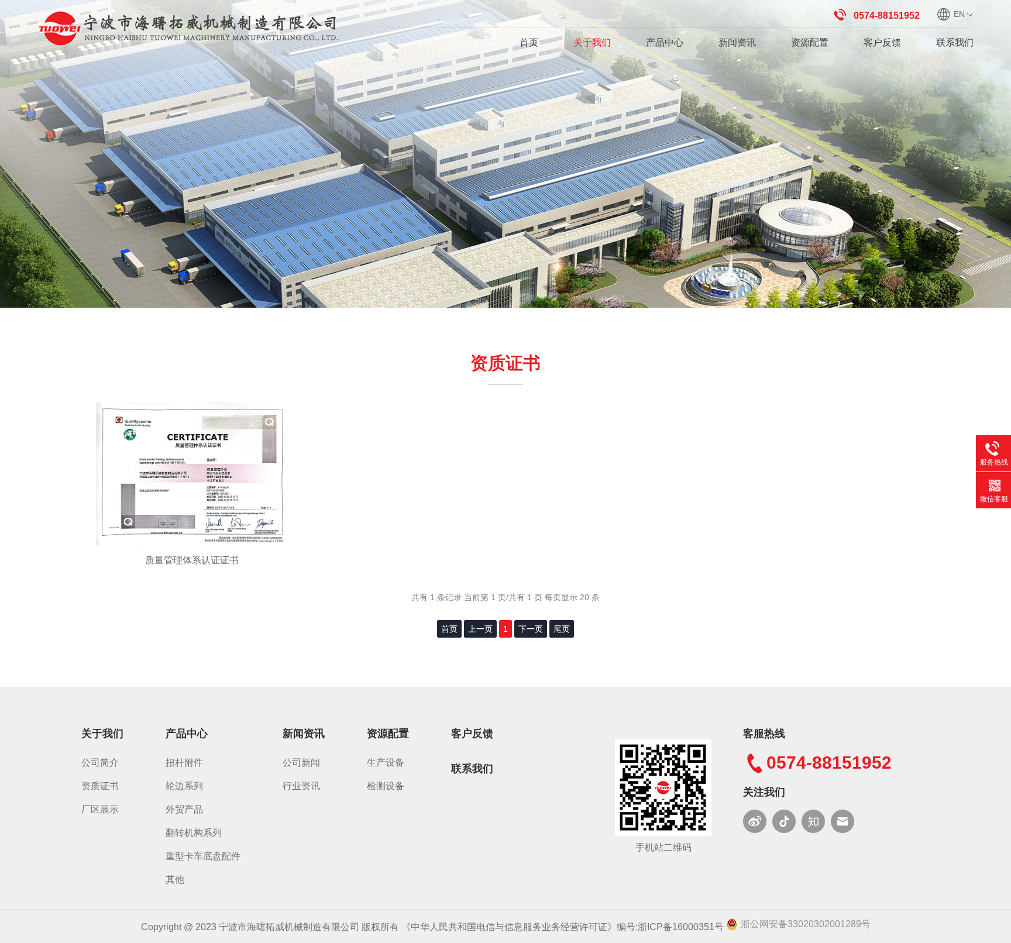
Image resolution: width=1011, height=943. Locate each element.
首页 (529, 42)
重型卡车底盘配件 (203, 856)
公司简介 (100, 763)
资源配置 (809, 42)
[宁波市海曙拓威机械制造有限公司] (189, 27)
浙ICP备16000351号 (681, 927)
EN (959, 14)
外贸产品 (184, 809)
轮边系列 (184, 786)
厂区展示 (100, 809)
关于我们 (592, 42)
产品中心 (664, 42)
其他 (175, 880)
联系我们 (955, 42)
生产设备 (385, 763)
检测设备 (385, 786)
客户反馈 (882, 42)
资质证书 (100, 786)
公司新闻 (301, 763)
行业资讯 (301, 786)
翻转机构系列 (194, 833)
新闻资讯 (737, 42)
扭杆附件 (184, 763)
